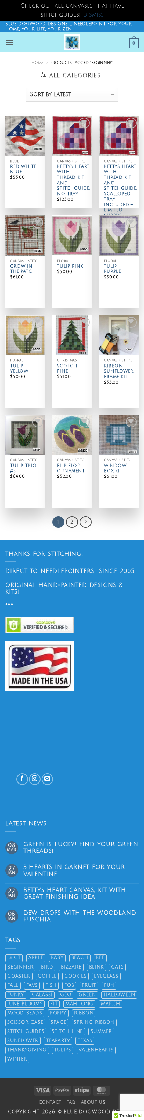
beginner (20, 967)
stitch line (67, 1031)
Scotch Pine (67, 369)
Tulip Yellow (19, 369)
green (87, 994)
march (110, 1003)
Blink (96, 967)
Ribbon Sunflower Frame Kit (118, 371)
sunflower (22, 1040)
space (58, 1022)
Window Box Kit (115, 468)
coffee (47, 976)
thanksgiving (27, 1050)
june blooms (25, 1003)
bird (47, 967)
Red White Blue (23, 169)
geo (65, 994)
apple (35, 957)
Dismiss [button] (93, 15)
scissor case (25, 1022)
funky (15, 994)
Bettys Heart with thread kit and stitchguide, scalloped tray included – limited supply (120, 191)
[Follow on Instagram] (35, 779)
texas (85, 1040)
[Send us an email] (47, 779)
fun (109, 985)
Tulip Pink (70, 266)
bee (100, 957)
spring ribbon (94, 1022)
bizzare (71, 967)
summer (101, 1031)
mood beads (24, 1013)
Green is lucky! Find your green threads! (80, 847)
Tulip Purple (112, 269)
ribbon (84, 1013)
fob (69, 985)
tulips (62, 1050)
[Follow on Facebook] (22, 779)
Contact (50, 1102)
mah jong (79, 1003)
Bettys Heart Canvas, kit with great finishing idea (74, 893)
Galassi (42, 994)
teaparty (58, 1040)
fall (13, 985)
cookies (75, 976)
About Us (93, 1102)
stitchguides (25, 1031)
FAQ (71, 1102)
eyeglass (106, 976)
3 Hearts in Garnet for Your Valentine (74, 870)
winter (17, 1059)
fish (51, 985)
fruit (89, 985)
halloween (119, 994)
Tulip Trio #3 (23, 468)
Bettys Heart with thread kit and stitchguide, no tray (73, 180)
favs (32, 985)
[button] (9, 42)
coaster (18, 976)
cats (117, 967)
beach (79, 957)
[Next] (86, 522)
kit (54, 1003)
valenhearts (96, 1050)
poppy (58, 1013)
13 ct (14, 957)
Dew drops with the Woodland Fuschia (79, 916)
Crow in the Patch (23, 269)
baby (57, 957)
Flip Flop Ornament (71, 468)
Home (37, 63)
